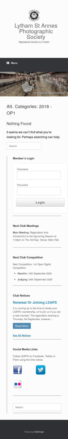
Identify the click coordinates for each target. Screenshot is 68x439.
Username (22, 169)
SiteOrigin (39, 431)
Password (22, 185)
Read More (22, 326)
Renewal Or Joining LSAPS (35, 302)
